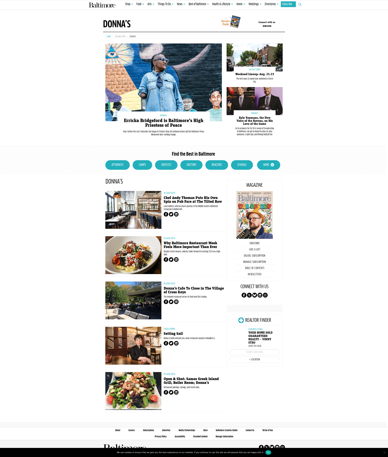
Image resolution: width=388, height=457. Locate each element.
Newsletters (254, 274)
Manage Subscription (254, 261)
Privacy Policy (161, 436)
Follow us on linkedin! (268, 26)
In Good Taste (120, 37)
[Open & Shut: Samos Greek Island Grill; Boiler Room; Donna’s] (133, 391)
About (117, 430)
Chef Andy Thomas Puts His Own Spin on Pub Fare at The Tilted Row (193, 200)
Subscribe (287, 4)
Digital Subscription (254, 255)
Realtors (217, 164)
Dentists (166, 164)
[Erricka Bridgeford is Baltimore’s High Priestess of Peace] (163, 82)
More (266, 164)
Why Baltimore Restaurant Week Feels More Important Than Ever (190, 245)
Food (138, 4)
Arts (149, 4)
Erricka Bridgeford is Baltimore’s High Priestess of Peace (163, 123)
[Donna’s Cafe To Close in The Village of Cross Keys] (133, 300)
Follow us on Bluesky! (267, 26)
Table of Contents (254, 268)
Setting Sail (173, 334)
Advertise (166, 430)
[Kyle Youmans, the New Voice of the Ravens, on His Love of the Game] (255, 101)
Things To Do (164, 4)
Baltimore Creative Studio (226, 430)
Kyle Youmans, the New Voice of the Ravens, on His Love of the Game (255, 120)
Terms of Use (267, 430)
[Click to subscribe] (230, 22)
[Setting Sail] (133, 346)
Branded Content (200, 436)
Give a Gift (254, 249)
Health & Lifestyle (221, 4)
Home (239, 4)
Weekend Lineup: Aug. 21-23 (254, 74)
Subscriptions (148, 430)
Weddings (254, 4)
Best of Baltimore (197, 4)
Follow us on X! (265, 26)
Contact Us (250, 430)
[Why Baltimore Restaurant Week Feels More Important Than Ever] (133, 255)
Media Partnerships (187, 430)
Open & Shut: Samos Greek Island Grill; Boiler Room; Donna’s (191, 381)
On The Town (254, 69)
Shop (127, 4)
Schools (242, 164)
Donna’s (163, 115)
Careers (131, 430)
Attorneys (117, 164)
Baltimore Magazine (102, 5)
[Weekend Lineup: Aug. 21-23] (255, 57)
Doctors (191, 164)
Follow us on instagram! (270, 26)
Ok (268, 452)
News (179, 4)
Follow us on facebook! (263, 26)
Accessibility (180, 436)
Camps (142, 164)
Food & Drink (169, 329)
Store (205, 430)
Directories (270, 4)
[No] (384, 452)
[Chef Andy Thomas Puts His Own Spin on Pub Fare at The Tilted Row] (133, 210)
